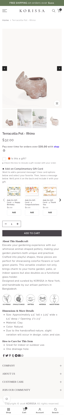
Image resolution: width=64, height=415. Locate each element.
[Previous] (4, 68)
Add (14, 212)
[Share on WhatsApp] (22, 355)
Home (5, 20)
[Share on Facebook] (3, 355)
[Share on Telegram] (16, 355)
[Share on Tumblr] (13, 355)
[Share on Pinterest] (10, 355)
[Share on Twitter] (6, 355)
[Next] (59, 68)
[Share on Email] (19, 355)
